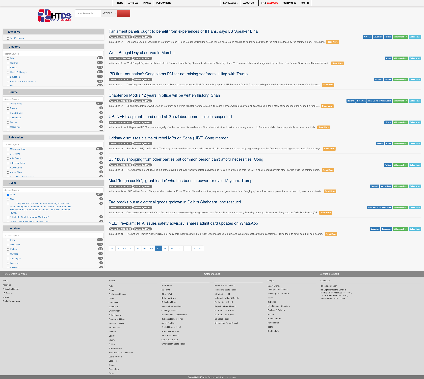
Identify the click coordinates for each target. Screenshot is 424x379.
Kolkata (13, 249)
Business (271, 301)
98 (165, 248)
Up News (165, 289)
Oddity (111, 335)
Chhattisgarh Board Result (173, 343)
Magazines (15, 126)
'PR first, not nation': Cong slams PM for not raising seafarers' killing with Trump (178, 73)
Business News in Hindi (172, 318)
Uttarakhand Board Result (226, 322)
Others (388, 122)
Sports (111, 364)
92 (124, 248)
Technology (386, 229)
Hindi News (166, 285)
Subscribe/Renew (11, 288)
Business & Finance (118, 294)
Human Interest (274, 318)
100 (179, 248)
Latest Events (273, 285)
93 (131, 248)
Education (15, 76)
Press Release (115, 348)
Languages (230, 2)
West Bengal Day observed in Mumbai (142, 52)
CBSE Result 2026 (169, 339)
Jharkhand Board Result (225, 289)
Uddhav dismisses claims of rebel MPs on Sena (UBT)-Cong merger (168, 138)
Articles (133, 2)
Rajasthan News (168, 302)
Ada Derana (15, 158)
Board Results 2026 (170, 331)
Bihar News (166, 293)
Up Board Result (221, 318)
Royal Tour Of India (279, 289)
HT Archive (8, 293)
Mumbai (14, 253)
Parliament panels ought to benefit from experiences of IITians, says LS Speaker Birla (183, 31)
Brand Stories (16, 112)
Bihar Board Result (170, 335)
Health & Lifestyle (18, 72)
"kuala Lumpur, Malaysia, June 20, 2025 (29, 221)
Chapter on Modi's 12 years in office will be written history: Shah (164, 95)
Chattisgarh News (169, 310)
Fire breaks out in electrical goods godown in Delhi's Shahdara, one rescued (175, 202)
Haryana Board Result (224, 285)
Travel (111, 373)
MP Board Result (222, 293)
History (270, 314)
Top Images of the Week (278, 293)
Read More (332, 42)
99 (172, 248)
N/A (12, 199)
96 (151, 248)
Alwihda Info (16, 167)
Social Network (115, 356)
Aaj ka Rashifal (168, 322)
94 (138, 248)
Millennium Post (18, 149)
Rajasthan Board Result (225, 306)
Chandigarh (15, 258)
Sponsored (114, 360)
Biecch (13, 108)
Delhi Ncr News (168, 297)
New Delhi (15, 244)
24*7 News (15, 153)
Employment (114, 310)
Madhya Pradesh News (172, 306)
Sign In (305, 2)
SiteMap (6, 297)
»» (200, 248)
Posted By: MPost (142, 36)
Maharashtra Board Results (226, 297)
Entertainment (115, 315)
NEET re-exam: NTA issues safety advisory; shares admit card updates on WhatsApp (183, 223)
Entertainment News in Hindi (174, 314)
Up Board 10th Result (224, 310)
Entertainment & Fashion (278, 305)
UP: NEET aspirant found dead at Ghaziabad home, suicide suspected (170, 116)
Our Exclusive (17, 38)
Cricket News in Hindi (171, 327)
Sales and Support (328, 285)
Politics (13, 67)
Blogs (111, 289)
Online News (16, 103)
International (386, 186)
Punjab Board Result (223, 302)
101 (187, 248)
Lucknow (14, 263)
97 (158, 248)
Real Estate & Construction (23, 81)
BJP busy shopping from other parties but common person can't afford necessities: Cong (186, 159)
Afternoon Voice (17, 162)
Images (147, 2)
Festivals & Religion (276, 310)
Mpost (13, 194)
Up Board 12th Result (224, 314)
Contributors (273, 330)
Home (120, 2)
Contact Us (289, 2)
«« (112, 248)
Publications (163, 2)
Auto (111, 285)
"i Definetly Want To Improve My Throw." (29, 217)
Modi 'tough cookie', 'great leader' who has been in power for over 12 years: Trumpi (181, 180)
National (14, 62)
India (12, 239)
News (270, 297)
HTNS (269, 2)
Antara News (16, 172)
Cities (13, 58)
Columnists (15, 117)
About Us (248, 2)
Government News (117, 319)
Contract (14, 122)
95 (144, 248)
